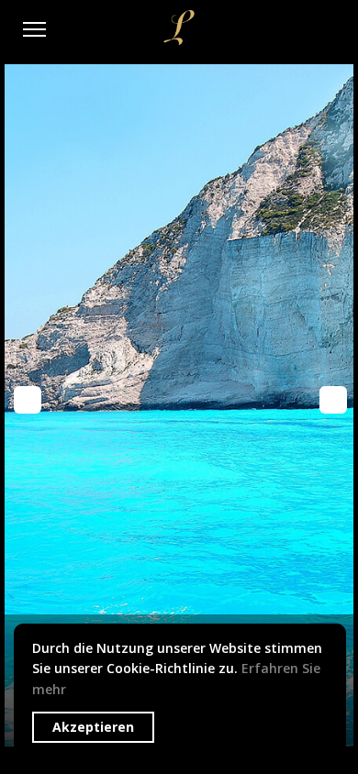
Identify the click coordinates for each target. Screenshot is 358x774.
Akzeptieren (93, 726)
